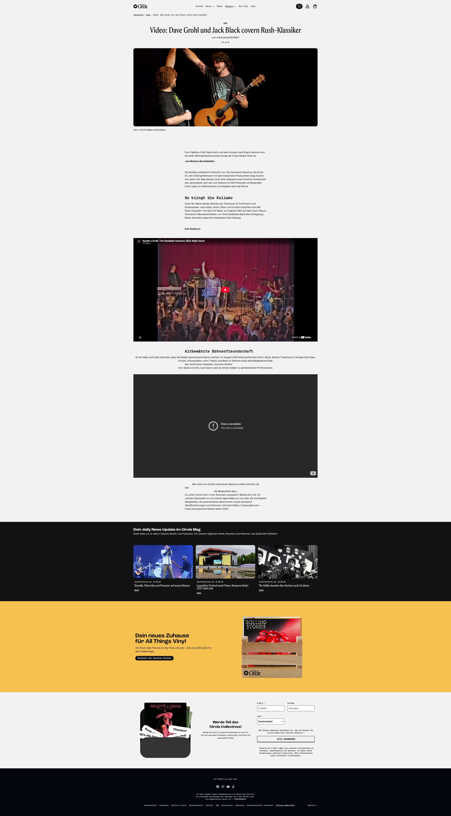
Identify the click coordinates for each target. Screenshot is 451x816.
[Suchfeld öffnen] (299, 6)
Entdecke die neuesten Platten (154, 658)
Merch (220, 6)
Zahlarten (163, 805)
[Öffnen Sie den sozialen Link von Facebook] (217, 786)
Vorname (290, 703)
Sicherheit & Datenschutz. (288, 756)
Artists (199, 6)
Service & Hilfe (178, 805)
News (148, 15)
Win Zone (243, 6)
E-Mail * (261, 703)
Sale (253, 6)
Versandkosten (150, 805)
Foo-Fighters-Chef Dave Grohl (201, 152)
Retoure (209, 805)
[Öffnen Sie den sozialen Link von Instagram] (223, 786)
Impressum (239, 805)
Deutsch (311, 805)
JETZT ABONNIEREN (286, 739)
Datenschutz (227, 805)
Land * (260, 716)
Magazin (229, 6)
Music (208, 6)
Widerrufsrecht (196, 805)
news (136, 590)
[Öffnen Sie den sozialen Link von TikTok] (233, 786)
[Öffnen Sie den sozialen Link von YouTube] (228, 786)
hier (187, 487)
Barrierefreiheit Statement (260, 805)
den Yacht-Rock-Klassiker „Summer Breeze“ (209, 364)
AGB (217, 805)
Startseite (138, 15)
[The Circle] (140, 6)
